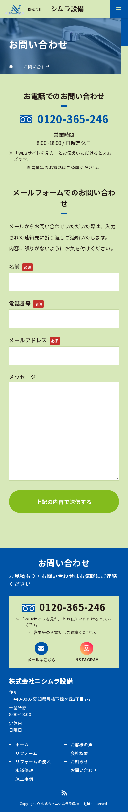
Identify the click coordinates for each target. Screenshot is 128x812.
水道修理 (24, 770)
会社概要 (79, 753)
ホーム (22, 744)
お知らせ (79, 761)
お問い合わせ (84, 770)
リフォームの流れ (33, 761)
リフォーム (26, 753)
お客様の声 (82, 744)
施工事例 (24, 779)
